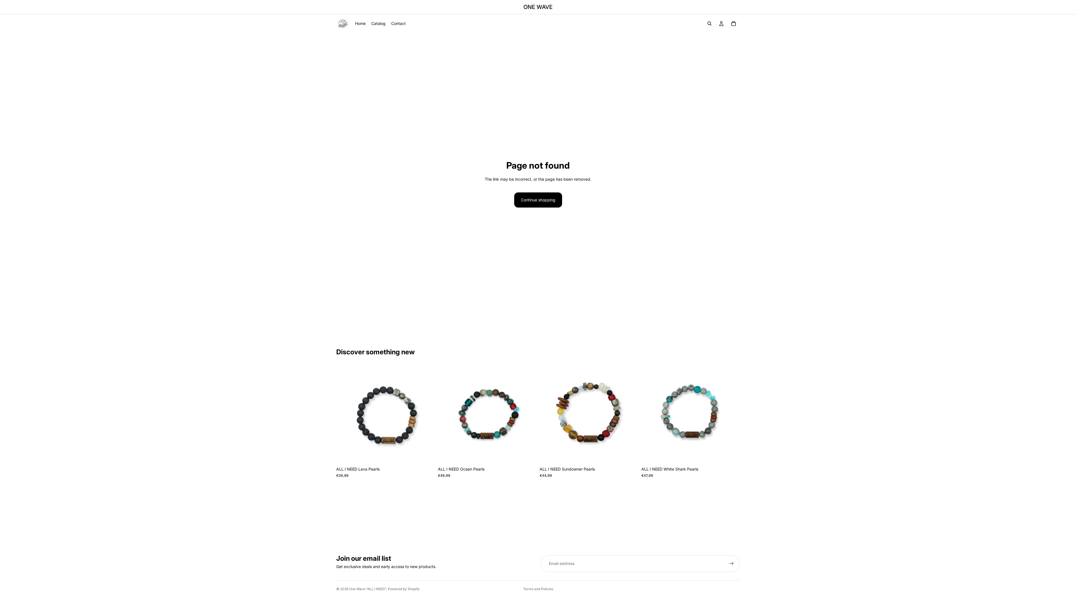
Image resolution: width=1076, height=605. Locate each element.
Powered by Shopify (404, 589)
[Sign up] (731, 563)
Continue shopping (538, 199)
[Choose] (426, 455)
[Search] (709, 23)
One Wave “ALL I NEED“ (367, 589)
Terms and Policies (538, 589)
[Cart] (733, 23)
